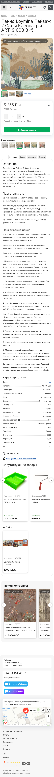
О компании (37, 2)
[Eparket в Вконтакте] (24, 763)
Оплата (26, 2)
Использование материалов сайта (16, 770)
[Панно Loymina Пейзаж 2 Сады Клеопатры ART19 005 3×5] (34, 145)
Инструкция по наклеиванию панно (21, 458)
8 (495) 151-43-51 (15, 673)
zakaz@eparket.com (11, 678)
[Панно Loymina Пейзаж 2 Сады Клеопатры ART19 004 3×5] (26, 145)
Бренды (6, 757)
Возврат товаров (10, 738)
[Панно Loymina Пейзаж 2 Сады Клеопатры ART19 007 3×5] (41, 145)
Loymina (47, 382)
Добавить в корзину (27, 130)
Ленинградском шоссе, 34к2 (34, 41)
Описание (13, 157)
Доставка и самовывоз (10, 2)
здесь (30, 704)
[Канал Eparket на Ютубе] (28, 763)
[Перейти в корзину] (50, 7)
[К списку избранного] (44, 7)
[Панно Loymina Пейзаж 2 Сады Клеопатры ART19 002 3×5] (12, 145)
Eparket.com (27, 7)
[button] (3, 480)
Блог (4, 754)
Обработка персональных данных (16, 773)
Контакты (49, 2)
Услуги (5, 745)
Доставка (32, 157)
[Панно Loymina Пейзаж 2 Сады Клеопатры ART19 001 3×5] (4, 145)
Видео (22, 157)
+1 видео (27, 94)
